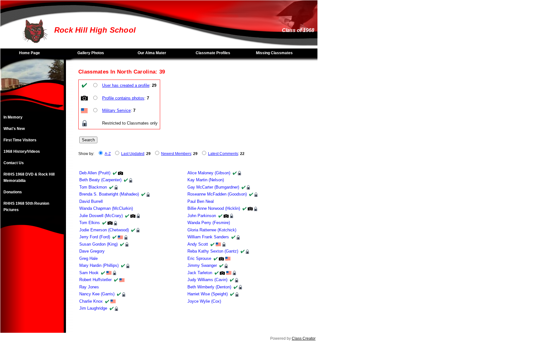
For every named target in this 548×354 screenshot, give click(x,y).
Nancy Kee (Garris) (96, 294)
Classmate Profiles (213, 53)
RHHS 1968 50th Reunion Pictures (26, 206)
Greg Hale (88, 258)
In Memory (13, 117)
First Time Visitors (19, 140)
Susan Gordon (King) (98, 244)
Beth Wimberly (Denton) (209, 287)
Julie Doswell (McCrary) (101, 215)
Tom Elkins (89, 222)
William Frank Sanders (208, 237)
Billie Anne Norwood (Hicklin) (213, 208)
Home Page (29, 53)
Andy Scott (197, 244)
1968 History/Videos (21, 151)
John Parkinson (201, 215)
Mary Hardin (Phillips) (99, 265)
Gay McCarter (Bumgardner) (213, 187)
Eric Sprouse (199, 258)
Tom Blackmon (93, 187)
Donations (12, 192)
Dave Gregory (92, 251)
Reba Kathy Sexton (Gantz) (212, 251)
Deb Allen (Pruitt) (94, 173)
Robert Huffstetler (95, 279)
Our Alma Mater (152, 53)
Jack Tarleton (199, 272)
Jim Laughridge (93, 308)
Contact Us (13, 163)
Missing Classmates (274, 53)
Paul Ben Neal (200, 201)
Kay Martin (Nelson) (205, 179)
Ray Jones (89, 287)
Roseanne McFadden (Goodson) (217, 194)
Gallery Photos (90, 53)
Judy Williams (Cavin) (207, 279)
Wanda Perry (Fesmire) (208, 222)
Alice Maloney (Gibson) (208, 173)
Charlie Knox (91, 301)
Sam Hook (89, 272)
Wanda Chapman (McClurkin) (106, 208)
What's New (14, 128)
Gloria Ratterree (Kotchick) (211, 230)
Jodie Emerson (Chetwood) (104, 230)
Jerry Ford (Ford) (94, 237)
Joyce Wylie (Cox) (204, 301)
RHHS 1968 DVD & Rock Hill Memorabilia (29, 177)
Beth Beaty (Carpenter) (100, 179)
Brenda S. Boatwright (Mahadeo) (109, 194)
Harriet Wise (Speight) (207, 294)
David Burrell (91, 201)
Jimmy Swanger (202, 265)
